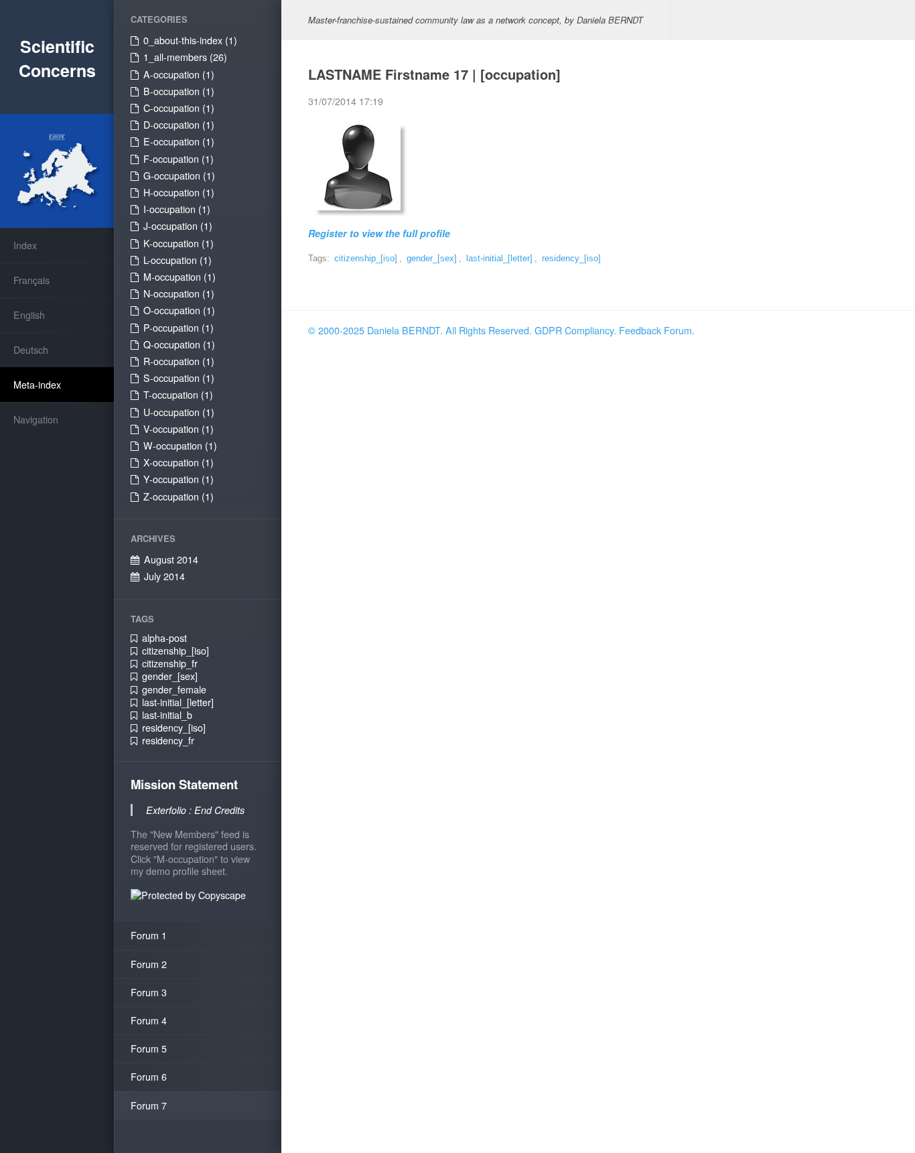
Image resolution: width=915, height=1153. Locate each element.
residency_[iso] (174, 727)
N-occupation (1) (178, 293)
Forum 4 (149, 1020)
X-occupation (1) (178, 462)
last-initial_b (167, 715)
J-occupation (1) (177, 225)
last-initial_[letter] (178, 702)
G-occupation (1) (179, 175)
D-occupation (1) (178, 124)
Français (31, 280)
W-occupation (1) (180, 445)
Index (25, 245)
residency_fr (168, 740)
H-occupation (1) (178, 192)
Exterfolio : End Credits (195, 810)
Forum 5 (149, 1048)
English (29, 315)
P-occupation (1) (178, 327)
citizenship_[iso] (175, 650)
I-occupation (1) (176, 209)
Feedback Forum (655, 330)
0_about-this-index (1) (190, 40)
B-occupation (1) (178, 91)
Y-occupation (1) (178, 479)
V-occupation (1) (178, 428)
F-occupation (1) (178, 158)
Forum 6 (149, 1076)
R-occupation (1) (178, 361)
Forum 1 (149, 935)
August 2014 (171, 559)
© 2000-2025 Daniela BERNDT (374, 330)
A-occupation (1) (178, 74)
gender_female (174, 689)
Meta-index (37, 384)
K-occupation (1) (178, 243)
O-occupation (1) (179, 310)
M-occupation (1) (179, 276)
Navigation (35, 419)
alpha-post (164, 638)
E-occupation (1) (178, 141)
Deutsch (30, 349)
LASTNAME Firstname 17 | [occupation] (434, 74)
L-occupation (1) (177, 260)
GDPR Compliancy (574, 330)
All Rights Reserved (487, 330)
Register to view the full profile (379, 233)
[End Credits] (357, 165)
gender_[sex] (170, 676)
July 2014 (164, 576)
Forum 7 (149, 1105)
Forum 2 (149, 964)
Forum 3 (149, 992)
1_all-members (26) (185, 57)
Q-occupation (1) (179, 344)
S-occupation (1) (178, 378)
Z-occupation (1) (178, 496)
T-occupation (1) (178, 394)
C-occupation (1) (178, 108)
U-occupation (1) (178, 412)
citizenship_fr (170, 663)
